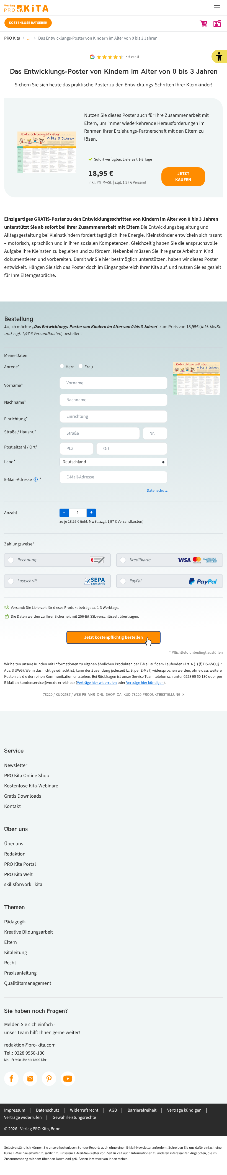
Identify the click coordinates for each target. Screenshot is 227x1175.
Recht (10, 962)
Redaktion (14, 853)
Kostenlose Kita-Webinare (31, 785)
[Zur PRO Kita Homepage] (113, 9)
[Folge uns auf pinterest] (49, 1078)
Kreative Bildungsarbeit (28, 932)
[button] (219, 56)
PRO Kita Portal (20, 864)
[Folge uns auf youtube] (68, 1078)
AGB (113, 1110)
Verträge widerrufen (23, 1117)
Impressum (14, 1110)
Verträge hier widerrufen (97, 683)
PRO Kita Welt (18, 874)
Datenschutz (157, 490)
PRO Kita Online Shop (26, 775)
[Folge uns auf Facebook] (11, 1078)
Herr (70, 367)
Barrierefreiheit (142, 1110)
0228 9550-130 (29, 1053)
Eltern (10, 942)
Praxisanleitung (20, 972)
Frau (88, 367)
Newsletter (15, 765)
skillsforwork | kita (23, 884)
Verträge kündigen (184, 1110)
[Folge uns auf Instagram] (30, 1078)
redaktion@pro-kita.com (30, 1044)
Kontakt (12, 806)
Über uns (13, 843)
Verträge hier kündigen (145, 683)
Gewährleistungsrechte (74, 1117)
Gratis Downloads (22, 796)
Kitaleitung (15, 952)
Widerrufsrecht (84, 1110)
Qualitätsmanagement (27, 983)
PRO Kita (12, 38)
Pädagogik (15, 921)
